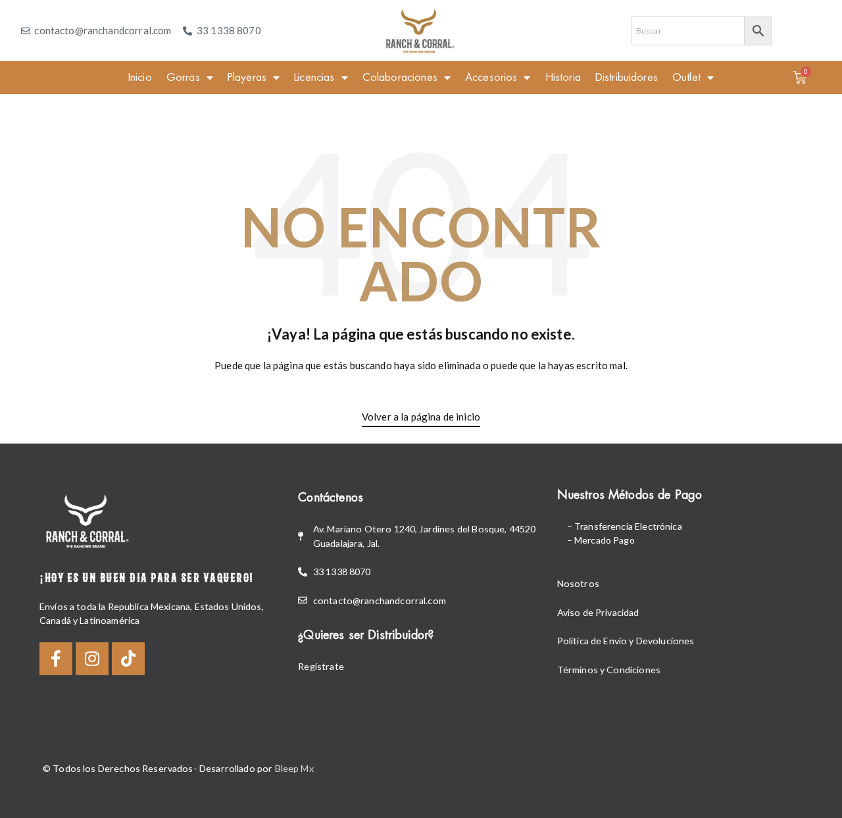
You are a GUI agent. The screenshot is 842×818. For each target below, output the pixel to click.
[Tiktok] (128, 658)
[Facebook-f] (55, 658)
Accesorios (491, 77)
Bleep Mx (294, 768)
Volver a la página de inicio (421, 416)
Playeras (247, 77)
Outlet (686, 77)
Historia (563, 77)
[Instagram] (92, 658)
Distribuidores (626, 77)
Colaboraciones (399, 77)
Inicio (140, 77)
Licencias (314, 77)
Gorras (183, 77)
